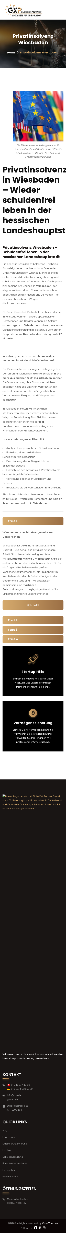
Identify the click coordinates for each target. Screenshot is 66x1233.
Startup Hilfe (33, 671)
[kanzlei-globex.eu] (32, 10)
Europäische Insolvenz (15, 1163)
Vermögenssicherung (33, 722)
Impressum (9, 1137)
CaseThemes (50, 1223)
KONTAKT (33, 605)
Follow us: (26, 1228)
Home (11, 52)
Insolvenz (8, 1150)
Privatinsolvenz (11, 1176)
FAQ (5, 1130)
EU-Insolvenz (10, 1169)
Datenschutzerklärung (15, 1143)
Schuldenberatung (13, 1156)
